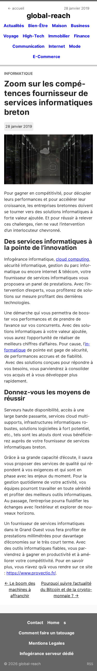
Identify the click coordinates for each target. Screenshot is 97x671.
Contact (35, 622)
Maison (59, 25)
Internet (57, 46)
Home (53, 622)
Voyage (11, 35)
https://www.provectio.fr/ (31, 573)
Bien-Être (38, 25)
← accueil (16, 8)
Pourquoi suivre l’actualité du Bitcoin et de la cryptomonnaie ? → (66, 589)
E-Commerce (46, 56)
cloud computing (72, 259)
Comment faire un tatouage (46, 632)
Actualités (14, 25)
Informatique (18, 73)
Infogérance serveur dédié (47, 653)
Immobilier (59, 35)
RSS (90, 664)
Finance (82, 35)
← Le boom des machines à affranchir (19, 589)
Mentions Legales (47, 643)
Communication (28, 46)
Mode (75, 46)
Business (80, 25)
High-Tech (33, 35)
